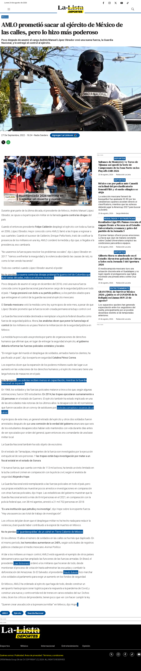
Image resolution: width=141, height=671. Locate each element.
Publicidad (19, 655)
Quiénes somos (6, 655)
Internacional (48, 646)
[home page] (71, 9)
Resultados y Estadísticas (119, 218)
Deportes (119, 158)
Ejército (17, 613)
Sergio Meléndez (122, 213)
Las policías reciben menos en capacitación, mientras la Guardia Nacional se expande (44, 382)
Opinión (86, 646)
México (5, 17)
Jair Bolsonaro (21, 563)
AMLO (5, 613)
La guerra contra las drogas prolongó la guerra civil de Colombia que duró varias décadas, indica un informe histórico (45, 276)
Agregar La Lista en (62, 135)
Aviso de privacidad (33, 655)
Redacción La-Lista (123, 175)
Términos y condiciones (53, 655)
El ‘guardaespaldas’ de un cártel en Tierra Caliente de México (50, 531)
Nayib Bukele (71, 572)
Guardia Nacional (35, 613)
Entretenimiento (119, 288)
